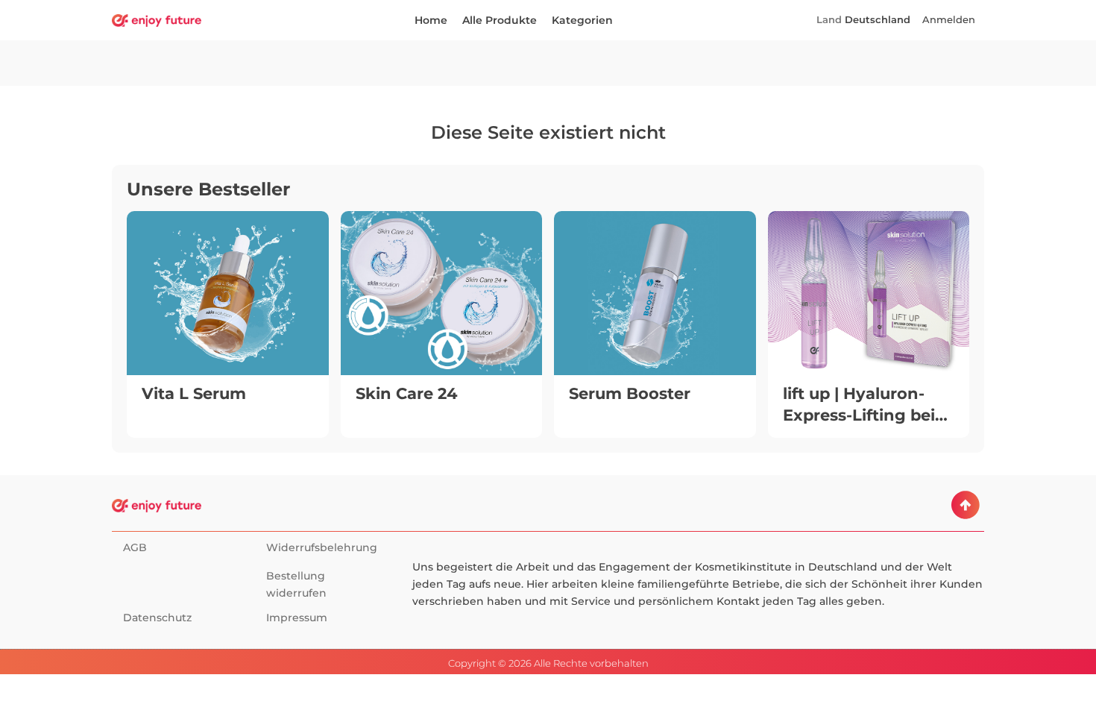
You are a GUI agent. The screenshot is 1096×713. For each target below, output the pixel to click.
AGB (135, 547)
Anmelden (948, 19)
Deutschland (877, 19)
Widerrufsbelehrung (321, 547)
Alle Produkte (499, 20)
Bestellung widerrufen (296, 584)
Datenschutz (157, 617)
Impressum (296, 617)
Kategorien (582, 20)
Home (431, 20)
